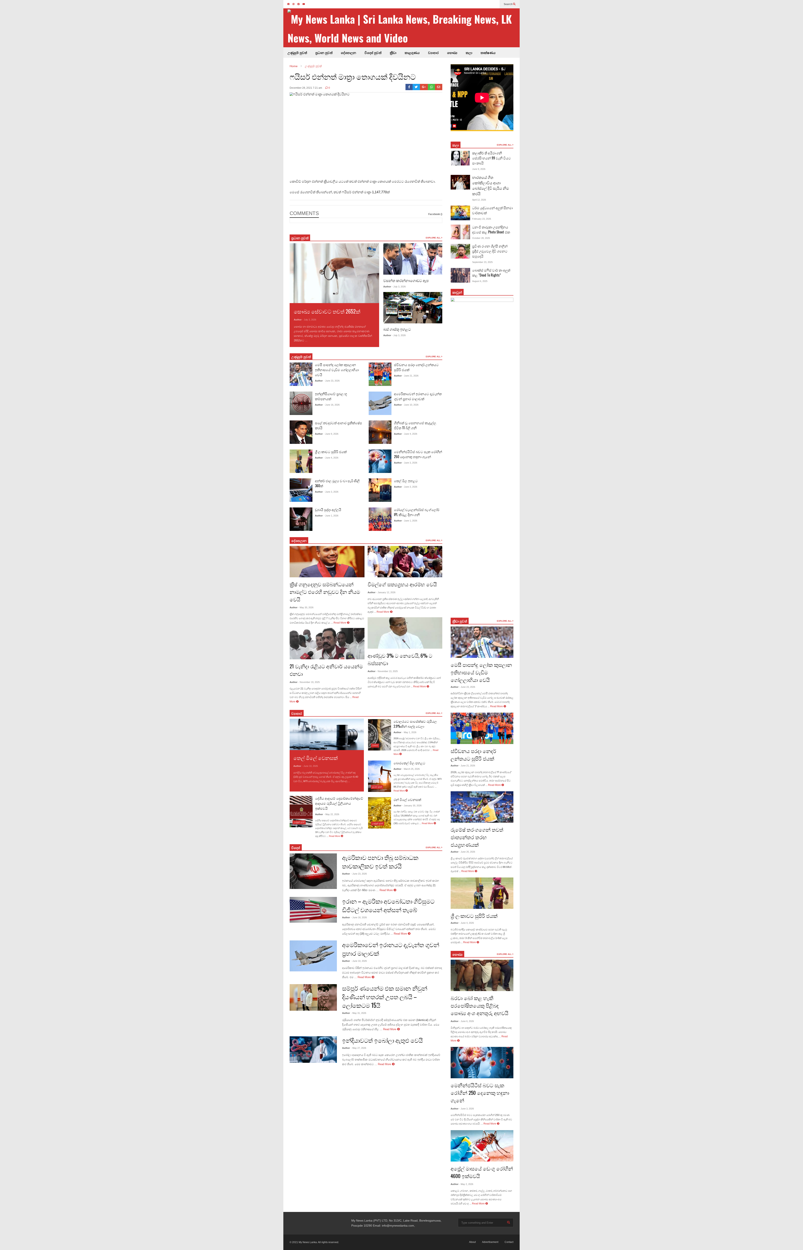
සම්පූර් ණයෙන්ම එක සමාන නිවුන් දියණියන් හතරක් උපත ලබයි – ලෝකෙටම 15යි (384, 996)
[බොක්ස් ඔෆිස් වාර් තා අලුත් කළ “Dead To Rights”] (460, 275)
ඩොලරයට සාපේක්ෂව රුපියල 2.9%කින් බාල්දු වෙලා (415, 724)
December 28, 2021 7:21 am (306, 87)
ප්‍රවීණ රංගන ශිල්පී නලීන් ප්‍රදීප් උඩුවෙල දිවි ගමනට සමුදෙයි (490, 251)
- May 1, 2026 (409, 732)
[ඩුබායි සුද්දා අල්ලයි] (301, 519)
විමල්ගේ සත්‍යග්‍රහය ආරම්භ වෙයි (402, 584)
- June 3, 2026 (331, 492)
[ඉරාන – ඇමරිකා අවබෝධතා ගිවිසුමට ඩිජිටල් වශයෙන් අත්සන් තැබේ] (313, 910)
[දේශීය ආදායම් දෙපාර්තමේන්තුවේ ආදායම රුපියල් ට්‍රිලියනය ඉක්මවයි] (301, 811)
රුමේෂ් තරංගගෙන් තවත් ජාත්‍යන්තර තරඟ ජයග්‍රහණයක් (477, 837)
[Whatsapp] (431, 87)
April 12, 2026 (479, 200)
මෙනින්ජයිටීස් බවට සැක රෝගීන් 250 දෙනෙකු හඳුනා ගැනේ (418, 454)
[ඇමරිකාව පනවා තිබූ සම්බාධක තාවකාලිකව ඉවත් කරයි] (313, 871)
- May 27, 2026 (358, 1048)
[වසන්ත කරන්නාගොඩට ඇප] (412, 259)
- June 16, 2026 (332, 404)
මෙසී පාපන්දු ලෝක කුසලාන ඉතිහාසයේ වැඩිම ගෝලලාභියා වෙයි (337, 369)
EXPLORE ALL (433, 238)
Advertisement (490, 1242)
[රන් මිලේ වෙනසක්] (379, 813)
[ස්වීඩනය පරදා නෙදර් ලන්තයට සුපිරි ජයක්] (380, 374)
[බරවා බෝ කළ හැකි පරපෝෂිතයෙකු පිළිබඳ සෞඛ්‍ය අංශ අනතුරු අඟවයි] (482, 975)
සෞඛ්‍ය (457, 954)
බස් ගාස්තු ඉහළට (397, 329)
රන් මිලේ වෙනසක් (407, 799)
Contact (509, 1242)
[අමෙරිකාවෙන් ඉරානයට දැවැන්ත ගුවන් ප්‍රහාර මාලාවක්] (380, 403)
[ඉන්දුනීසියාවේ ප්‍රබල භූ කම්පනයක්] (301, 403)
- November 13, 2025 (387, 671)
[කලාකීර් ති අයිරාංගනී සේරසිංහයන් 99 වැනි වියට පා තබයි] (460, 158)
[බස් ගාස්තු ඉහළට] (412, 307)
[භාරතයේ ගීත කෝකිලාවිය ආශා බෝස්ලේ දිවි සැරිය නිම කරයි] (460, 182)
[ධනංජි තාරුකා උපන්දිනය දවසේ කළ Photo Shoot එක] (460, 232)
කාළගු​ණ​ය (412, 52)
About (472, 1242)
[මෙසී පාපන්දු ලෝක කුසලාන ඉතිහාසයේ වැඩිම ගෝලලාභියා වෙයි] (301, 374)
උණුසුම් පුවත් (297, 52)
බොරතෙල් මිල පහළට (409, 762)
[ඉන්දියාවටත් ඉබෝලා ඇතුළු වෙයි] (313, 1049)
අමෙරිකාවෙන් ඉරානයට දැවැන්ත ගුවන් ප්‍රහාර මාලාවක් (418, 396)
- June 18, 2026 (359, 917)
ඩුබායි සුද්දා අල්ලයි (328, 509)
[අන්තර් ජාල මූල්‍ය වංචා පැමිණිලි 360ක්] (301, 490)
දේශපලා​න (299, 540)
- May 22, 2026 (331, 814)
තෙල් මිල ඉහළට (406, 480)
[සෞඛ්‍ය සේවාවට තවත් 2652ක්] (334, 273)
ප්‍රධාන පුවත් (323, 52)
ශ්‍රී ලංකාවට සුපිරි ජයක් (331, 451)
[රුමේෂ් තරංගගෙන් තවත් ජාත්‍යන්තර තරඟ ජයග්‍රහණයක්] (482, 807)
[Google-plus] (424, 87)
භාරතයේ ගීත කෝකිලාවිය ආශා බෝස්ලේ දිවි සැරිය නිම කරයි (490, 185)
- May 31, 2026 (358, 1013)
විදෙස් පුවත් (372, 52)
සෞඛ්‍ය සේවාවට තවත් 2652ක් (327, 311)
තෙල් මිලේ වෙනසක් (315, 757)
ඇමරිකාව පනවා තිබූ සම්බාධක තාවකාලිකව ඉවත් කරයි (380, 861)
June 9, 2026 (478, 169)
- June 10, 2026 (410, 404)
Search (508, 4)
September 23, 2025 (482, 262)
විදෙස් (295, 847)
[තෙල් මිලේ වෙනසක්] (327, 734)
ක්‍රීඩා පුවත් (459, 621)
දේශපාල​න (348, 52)
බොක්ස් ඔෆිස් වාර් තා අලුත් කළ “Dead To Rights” (491, 273)
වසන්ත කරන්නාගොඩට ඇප (406, 280)
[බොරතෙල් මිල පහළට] (379, 776)
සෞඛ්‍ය (452, 52)
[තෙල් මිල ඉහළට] (380, 490)
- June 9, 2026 (331, 434)
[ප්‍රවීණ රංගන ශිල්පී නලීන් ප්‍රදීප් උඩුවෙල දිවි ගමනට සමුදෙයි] (460, 251)
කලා (469, 52)
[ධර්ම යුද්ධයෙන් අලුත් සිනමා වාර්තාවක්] (460, 213)
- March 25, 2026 (411, 769)
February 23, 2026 (481, 219)
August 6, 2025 (479, 281)
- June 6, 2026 (466, 1021)
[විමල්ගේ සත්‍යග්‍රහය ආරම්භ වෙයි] (405, 561)
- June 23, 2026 (332, 380)
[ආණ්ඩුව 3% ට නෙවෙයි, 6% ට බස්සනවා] (405, 633)
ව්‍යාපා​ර (296, 713)
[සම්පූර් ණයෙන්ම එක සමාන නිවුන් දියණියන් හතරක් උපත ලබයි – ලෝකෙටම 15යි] (313, 997)
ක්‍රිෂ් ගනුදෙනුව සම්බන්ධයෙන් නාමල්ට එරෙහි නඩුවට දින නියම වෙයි (325, 591)
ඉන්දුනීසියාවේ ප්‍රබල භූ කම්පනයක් (331, 396)
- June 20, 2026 (467, 851)
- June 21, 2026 (410, 375)
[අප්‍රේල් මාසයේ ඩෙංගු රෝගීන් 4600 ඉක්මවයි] (482, 1146)
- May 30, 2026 (305, 607)
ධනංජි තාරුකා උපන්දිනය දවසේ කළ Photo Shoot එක (491, 229)
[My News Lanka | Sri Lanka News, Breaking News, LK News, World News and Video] (404, 28)
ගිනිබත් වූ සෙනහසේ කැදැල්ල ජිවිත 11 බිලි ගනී (415, 425)
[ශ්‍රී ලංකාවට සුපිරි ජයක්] (301, 461)
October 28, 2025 (481, 238)
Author (298, 319)
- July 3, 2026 (309, 319)
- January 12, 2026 (385, 592)
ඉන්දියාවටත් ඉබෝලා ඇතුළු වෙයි (382, 1040)
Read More (315, 340)
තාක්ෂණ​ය (488, 52)
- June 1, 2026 (331, 515)
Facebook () (435, 214)
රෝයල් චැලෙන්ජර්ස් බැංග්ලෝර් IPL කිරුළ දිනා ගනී (416, 512)
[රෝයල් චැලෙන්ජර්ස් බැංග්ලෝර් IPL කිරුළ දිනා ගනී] (380, 519)
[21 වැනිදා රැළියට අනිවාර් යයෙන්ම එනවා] (327, 643)
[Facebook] (409, 87)
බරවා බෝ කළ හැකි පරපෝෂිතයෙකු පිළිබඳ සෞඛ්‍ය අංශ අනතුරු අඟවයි (479, 1005)
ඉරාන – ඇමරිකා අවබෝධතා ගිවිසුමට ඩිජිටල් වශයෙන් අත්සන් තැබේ (388, 905)
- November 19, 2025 (309, 682)
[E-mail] (438, 87)
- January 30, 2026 (412, 805)
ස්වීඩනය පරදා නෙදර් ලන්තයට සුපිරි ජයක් (473, 754)
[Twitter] (416, 87)
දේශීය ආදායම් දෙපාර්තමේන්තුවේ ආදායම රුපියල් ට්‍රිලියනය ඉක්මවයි (339, 803)
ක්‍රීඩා (393, 52)
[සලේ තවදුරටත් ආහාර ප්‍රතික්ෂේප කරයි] (301, 432)
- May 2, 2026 (466, 1184)
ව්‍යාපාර (433, 52)
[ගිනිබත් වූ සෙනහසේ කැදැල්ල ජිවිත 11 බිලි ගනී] (380, 432)
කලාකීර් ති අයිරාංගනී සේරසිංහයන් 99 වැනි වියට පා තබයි (491, 157)
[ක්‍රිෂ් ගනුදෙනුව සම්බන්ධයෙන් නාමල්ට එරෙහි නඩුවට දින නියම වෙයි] (327, 561)
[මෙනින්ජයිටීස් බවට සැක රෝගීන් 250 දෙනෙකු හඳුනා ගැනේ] (380, 461)
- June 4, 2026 (331, 457)
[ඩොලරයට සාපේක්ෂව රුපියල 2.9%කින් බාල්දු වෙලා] (379, 735)
